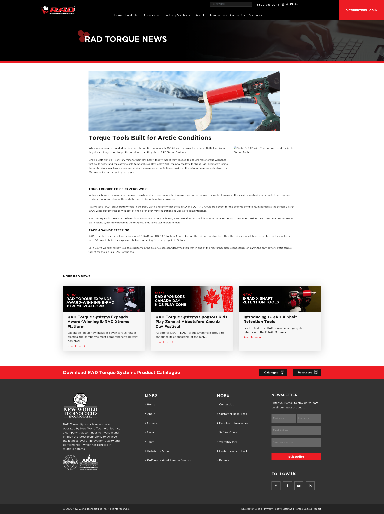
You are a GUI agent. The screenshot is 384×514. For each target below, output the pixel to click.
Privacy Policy (272, 509)
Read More (75, 346)
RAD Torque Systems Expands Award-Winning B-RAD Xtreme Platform (98, 321)
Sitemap (287, 509)
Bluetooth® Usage (251, 509)
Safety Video (228, 432)
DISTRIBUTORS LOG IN (361, 10)
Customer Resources (233, 414)
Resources (255, 15)
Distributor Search (159, 451)
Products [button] (131, 15)
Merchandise (218, 15)
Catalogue (271, 372)
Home (118, 15)
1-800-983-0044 (268, 4)
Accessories (151, 15)
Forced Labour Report (308, 509)
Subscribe (296, 456)
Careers (152, 423)
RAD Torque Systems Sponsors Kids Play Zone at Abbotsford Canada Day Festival (191, 321)
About (200, 15)
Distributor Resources (233, 423)
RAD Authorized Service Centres (169, 460)
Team (150, 442)
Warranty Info (228, 442)
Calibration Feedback (233, 451)
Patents (224, 460)
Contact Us (237, 15)
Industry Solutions (177, 15)
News (150, 432)
